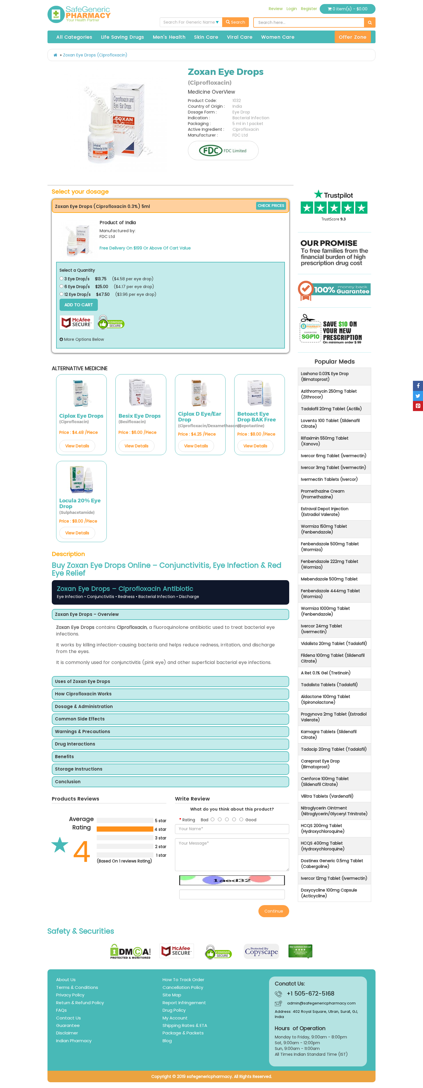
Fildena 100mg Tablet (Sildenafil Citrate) (333, 658)
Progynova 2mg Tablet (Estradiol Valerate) (334, 717)
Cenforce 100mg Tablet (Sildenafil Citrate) (325, 781)
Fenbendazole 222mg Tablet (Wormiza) (329, 564)
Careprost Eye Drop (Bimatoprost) (320, 764)
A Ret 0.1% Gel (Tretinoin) (326, 673)
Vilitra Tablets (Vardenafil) (327, 796)
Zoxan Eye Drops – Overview (87, 614)
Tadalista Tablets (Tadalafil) (329, 685)
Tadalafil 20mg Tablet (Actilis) (331, 409)
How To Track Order (183, 980)
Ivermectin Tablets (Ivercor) (329, 479)
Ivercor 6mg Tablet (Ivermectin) (334, 456)
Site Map (172, 995)
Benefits (64, 756)
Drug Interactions (75, 744)
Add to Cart (78, 305)
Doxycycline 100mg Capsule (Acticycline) (329, 893)
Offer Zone (353, 37)
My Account (175, 1018)
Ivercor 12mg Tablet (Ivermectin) (334, 878)
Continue (273, 911)
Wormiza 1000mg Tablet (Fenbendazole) (325, 611)
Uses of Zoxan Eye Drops (82, 681)
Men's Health (169, 37)
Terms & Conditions (77, 987)
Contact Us (68, 1018)
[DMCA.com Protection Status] (130, 951)
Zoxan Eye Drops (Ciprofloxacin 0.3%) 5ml (102, 206)
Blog (167, 1041)
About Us (66, 980)
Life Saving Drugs (122, 37)
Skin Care (206, 37)
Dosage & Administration (84, 706)
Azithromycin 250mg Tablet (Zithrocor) (329, 394)
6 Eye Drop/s (76, 286)
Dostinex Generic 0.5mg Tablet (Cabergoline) (332, 863)
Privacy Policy (70, 995)
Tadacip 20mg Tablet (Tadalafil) (334, 749)
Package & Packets (183, 1033)
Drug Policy (174, 1010)
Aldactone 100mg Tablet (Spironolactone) (325, 699)
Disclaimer (67, 1033)
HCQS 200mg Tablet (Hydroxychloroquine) (323, 828)
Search (237, 22)
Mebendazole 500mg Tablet (329, 579)
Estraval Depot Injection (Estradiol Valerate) (324, 511)
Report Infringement (184, 1003)
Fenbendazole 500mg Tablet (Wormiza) (330, 546)
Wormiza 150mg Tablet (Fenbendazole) (324, 529)
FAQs (61, 1010)
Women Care (278, 37)
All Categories (74, 37)
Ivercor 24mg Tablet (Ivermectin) (321, 629)
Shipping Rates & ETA (185, 1025)
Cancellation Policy (183, 987)
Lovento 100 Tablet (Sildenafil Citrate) (330, 423)
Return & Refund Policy (80, 1003)
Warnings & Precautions (82, 731)
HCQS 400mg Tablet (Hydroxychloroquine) (323, 846)
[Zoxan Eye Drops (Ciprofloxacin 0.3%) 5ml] (78, 239)
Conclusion (68, 781)
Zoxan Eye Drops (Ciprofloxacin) (95, 55)
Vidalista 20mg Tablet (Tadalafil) (334, 643)
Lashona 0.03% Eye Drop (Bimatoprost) (325, 376)
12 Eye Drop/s (77, 294)
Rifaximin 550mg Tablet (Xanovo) (324, 441)
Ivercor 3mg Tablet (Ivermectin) (333, 467)
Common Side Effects (80, 719)
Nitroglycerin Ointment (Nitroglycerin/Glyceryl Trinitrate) (334, 811)
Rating (188, 820)
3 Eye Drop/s (76, 279)
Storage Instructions (78, 769)
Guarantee (68, 1025)
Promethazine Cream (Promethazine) (322, 494)
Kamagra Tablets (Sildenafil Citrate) (329, 734)
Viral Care (240, 37)
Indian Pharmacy (74, 1041)
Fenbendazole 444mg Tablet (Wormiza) (330, 593)
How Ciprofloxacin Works (83, 694)
